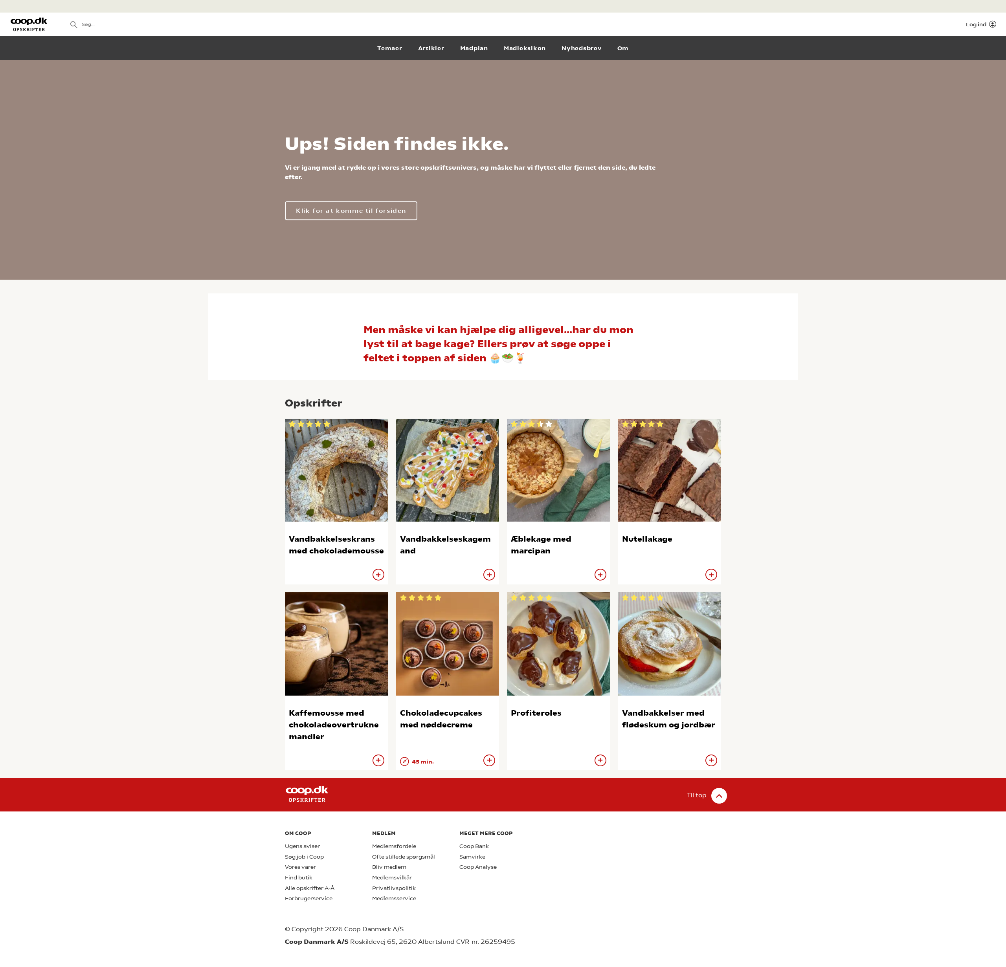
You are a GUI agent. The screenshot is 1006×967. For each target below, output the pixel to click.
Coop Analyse (478, 867)
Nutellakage (647, 539)
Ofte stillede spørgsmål (403, 856)
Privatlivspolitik (394, 888)
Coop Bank (474, 846)
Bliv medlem (389, 867)
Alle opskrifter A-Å (309, 888)
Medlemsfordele (394, 846)
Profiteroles (536, 713)
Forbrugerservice (308, 898)
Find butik (298, 877)
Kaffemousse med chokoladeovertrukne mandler (334, 725)
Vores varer (300, 867)
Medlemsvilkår (392, 877)
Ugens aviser (302, 846)
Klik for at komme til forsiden (351, 210)
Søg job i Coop (304, 856)
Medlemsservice (394, 898)
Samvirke (472, 856)
